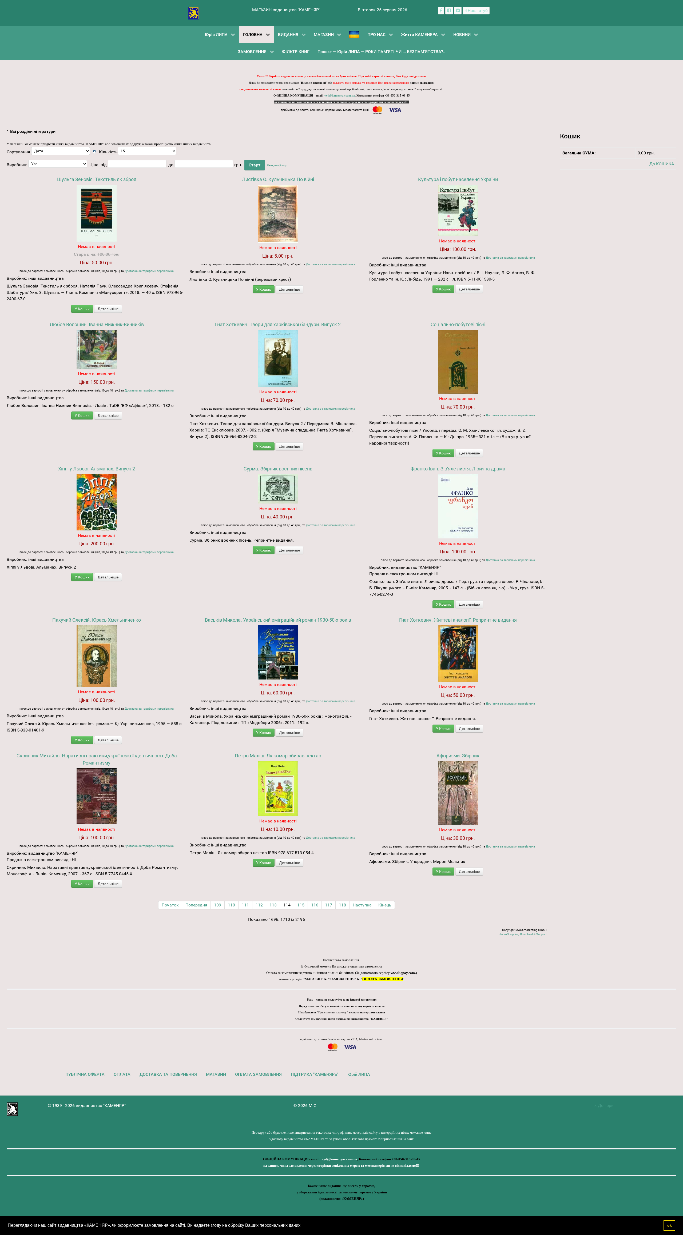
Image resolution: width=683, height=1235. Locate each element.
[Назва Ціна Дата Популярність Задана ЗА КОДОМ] (60, 152)
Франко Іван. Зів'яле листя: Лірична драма (458, 468)
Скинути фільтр (277, 165)
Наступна (362, 905)
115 (300, 905)
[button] (303, 1226)
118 (342, 905)
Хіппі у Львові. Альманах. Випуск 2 (96, 468)
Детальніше (108, 309)
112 (259, 905)
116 (314, 905)
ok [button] (669, 1225)
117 (328, 905)
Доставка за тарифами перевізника (149, 271)
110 (231, 905)
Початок (170, 905)
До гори (605, 1105)
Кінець (384, 905)
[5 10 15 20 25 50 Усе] (147, 152)
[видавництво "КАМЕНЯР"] (193, 12)
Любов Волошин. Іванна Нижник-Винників (97, 324)
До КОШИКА (661, 163)
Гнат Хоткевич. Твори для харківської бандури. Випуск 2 (278, 324)
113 (273, 905)
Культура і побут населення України (458, 179)
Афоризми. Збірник (457, 755)
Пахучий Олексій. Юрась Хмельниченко (96, 620)
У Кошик (82, 309)
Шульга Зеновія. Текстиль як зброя (96, 179)
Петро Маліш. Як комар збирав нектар (278, 755)
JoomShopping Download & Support (523, 934)
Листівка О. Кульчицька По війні (278, 179)
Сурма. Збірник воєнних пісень (278, 468)
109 (217, 905)
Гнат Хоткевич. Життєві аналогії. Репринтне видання (458, 620)
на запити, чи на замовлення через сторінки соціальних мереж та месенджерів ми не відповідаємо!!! (341, 102)
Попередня (196, 905)
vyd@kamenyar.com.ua (339, 95)
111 (245, 905)
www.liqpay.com (403, 973)
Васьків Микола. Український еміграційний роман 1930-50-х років (278, 620)
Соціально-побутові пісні (458, 324)
